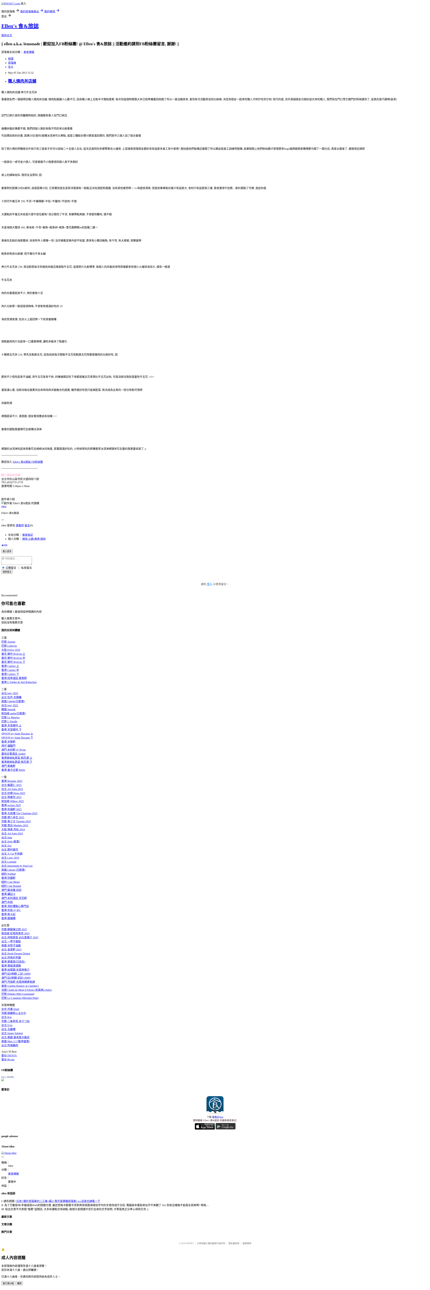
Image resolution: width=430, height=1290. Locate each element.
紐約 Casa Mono (10, 882)
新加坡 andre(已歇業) (13, 713)
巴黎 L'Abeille (9, 721)
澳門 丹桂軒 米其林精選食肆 (18, 981)
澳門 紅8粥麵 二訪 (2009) (16, 973)
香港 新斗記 (8, 914)
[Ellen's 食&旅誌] (2, 1080)
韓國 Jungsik (8, 709)
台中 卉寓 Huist (10, 1009)
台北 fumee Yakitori (12, 1033)
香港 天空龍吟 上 (11, 725)
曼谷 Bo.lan (7, 1059)
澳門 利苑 (7, 902)
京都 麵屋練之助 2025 (14, 929)
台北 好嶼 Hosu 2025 (13, 793)
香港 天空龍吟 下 (11, 729)
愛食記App (217, 1117)
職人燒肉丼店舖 (22, 81)
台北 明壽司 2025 (11, 797)
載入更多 (7, 551)
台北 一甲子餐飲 (11, 941)
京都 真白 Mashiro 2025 (14, 825)
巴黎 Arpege (8, 641)
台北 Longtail (8, 861)
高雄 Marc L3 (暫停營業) (15, 1041)
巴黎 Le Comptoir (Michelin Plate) (20, 998)
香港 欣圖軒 (8, 877)
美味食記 (27, 534)
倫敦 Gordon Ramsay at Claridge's (20, 985)
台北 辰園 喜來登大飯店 (15, 1037)
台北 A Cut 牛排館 (12, 853)
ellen (3, 506)
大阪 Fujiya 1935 (10, 649)
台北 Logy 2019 (10, 857)
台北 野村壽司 (9, 849)
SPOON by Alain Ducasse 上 (17, 733)
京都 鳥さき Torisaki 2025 (16, 821)
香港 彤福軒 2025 (11, 809)
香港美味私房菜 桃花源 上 (16, 757)
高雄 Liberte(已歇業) (13, 701)
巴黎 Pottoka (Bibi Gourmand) (17, 994)
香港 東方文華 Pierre (13, 770)
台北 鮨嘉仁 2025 (11, 785)
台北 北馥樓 (8, 1029)
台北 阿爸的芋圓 (11, 957)
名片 (10, 66)
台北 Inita (6, 837)
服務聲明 (247, 1243)
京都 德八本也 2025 (12, 817)
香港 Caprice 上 (10, 666)
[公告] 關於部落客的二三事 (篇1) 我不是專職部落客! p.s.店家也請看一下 (58, 1201)
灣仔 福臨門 (8, 745)
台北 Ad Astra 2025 (12, 789)
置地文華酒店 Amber (13, 753)
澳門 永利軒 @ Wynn (13, 749)
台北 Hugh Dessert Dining (15, 953)
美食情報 (29, 52)
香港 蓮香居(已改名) (13, 961)
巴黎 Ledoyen (9, 645)
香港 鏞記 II (8, 894)
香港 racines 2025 (11, 805)
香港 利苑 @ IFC (11, 910)
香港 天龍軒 (8, 741)
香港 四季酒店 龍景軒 (14, 678)
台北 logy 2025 (9, 693)
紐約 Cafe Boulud (11, 886)
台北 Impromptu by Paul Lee (17, 865)
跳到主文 (6, 35)
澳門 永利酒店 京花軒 (14, 898)
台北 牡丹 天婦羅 (11, 697)
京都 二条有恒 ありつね (15, 1021)
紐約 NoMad (8, 873)
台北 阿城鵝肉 (9, 1045)
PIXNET (190, 1243)
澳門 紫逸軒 (8, 765)
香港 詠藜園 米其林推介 (15, 969)
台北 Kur (6, 1017)
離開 (19, 1283)
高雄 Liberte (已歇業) (13, 869)
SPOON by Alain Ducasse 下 (17, 737)
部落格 (12, 62)
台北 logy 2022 (9, 705)
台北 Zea (6, 845)
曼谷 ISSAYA (9, 1055)
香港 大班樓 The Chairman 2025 (19, 813)
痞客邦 (20, 525)
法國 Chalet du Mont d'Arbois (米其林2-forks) (26, 989)
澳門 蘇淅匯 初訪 (11, 890)
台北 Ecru (6, 1025)
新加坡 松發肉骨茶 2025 (15, 933)
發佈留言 (7, 572)
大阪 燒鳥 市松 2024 (13, 829)
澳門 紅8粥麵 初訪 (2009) (16, 977)
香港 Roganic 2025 (11, 781)
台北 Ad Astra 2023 (12, 833)
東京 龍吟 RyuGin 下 (13, 662)
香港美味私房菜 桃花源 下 (16, 761)
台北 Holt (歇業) (10, 841)
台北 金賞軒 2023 (11, 949)
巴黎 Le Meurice (10, 717)
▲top (4, 544)
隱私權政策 (233, 1243)
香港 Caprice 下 (10, 674)
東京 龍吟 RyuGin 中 (13, 658)
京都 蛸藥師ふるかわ (13, 1013)
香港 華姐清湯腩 (11, 965)
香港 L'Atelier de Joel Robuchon (19, 682)
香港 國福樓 (8, 918)
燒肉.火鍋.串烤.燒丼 (34, 538)
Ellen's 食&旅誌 (20, 26)
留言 (27, 525)
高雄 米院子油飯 (11, 945)
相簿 (10, 58)
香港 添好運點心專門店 (15, 906)
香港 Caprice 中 (10, 670)
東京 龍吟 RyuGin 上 (13, 653)
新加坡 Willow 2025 (12, 801)
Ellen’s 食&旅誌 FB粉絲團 (28, 461)
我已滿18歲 (8, 1283)
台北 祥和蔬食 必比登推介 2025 (19, 937)
